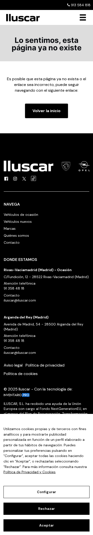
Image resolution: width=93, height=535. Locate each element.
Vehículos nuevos (18, 221)
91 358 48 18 (14, 288)
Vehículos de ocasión (21, 214)
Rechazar (46, 508)
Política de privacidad (45, 365)
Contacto (12, 242)
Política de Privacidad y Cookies (29, 472)
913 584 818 (80, 5)
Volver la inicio (46, 110)
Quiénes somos (16, 235)
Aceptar (46, 525)
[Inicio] (21, 17)
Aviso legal (13, 365)
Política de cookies (21, 373)
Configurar (46, 492)
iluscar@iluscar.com (20, 300)
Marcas (10, 228)
